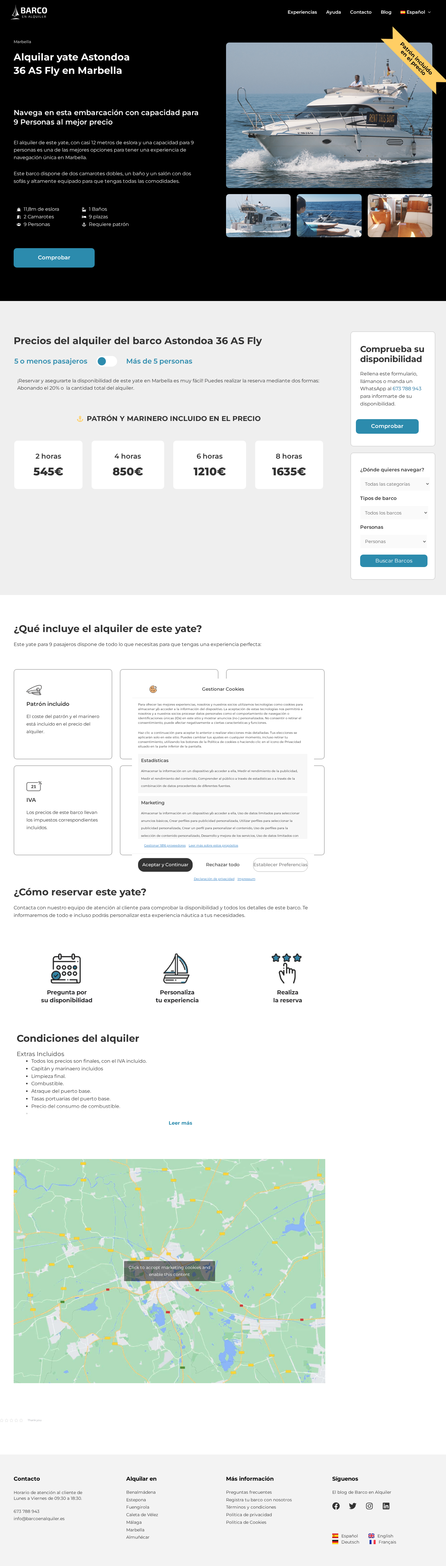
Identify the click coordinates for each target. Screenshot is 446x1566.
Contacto (361, 12)
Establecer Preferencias (280, 865)
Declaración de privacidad (214, 879)
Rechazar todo (223, 865)
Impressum (246, 879)
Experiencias (302, 12)
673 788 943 (407, 389)
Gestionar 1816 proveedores (165, 845)
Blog (386, 12)
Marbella (22, 41)
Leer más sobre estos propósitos (213, 845)
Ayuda (333, 12)
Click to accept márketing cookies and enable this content (169, 1271)
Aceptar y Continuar (165, 865)
